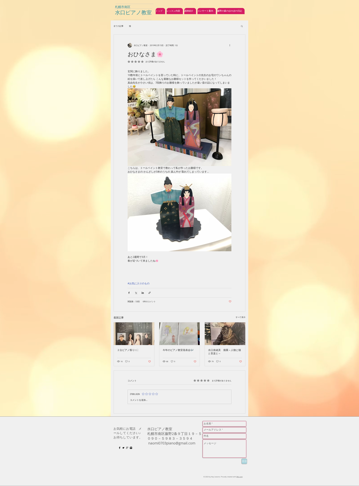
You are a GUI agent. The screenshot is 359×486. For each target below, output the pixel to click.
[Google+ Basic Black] (127, 448)
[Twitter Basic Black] (123, 448)
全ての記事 (118, 26)
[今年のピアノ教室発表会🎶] (179, 333)
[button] (242, 26)
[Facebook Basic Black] (119, 448)
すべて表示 (240, 317)
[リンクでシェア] (149, 292)
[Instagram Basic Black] (131, 448)
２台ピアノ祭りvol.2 (127, 349)
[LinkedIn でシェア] (142, 292)
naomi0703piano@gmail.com (171, 443)
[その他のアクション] (229, 45)
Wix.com (239, 477)
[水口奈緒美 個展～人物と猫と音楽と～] (225, 333)
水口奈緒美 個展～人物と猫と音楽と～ (224, 351)
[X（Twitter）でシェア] (135, 292)
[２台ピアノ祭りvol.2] (134, 333)
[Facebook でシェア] (129, 292)
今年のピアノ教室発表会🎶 (178, 349)
